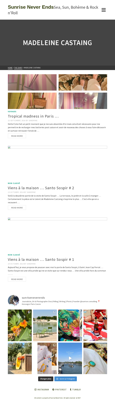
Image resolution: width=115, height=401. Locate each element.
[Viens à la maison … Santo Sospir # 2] (57, 163)
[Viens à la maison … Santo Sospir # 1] (57, 235)
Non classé (14, 183)
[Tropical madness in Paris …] (57, 91)
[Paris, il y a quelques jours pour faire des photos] (45, 325)
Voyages (12, 111)
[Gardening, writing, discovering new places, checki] (20, 325)
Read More (17, 135)
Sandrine (33, 120)
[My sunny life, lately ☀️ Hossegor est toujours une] (20, 358)
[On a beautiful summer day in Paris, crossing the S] (70, 358)
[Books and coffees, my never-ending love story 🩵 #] (95, 358)
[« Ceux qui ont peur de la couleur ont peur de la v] (70, 325)
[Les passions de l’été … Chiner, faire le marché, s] (45, 358)
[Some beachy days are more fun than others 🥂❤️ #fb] (95, 325)
